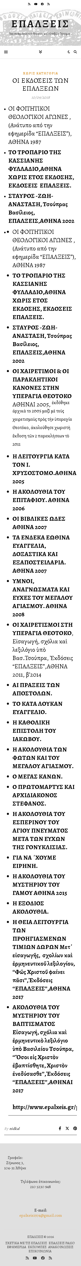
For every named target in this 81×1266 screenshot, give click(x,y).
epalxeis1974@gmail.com (40, 1215)
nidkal (14, 1128)
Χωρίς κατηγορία (40, 73)
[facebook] (42, 4)
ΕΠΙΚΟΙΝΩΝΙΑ (40, 1251)
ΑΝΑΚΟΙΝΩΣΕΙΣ (60, 1247)
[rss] (29, 4)
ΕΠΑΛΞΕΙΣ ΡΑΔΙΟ (62, 1243)
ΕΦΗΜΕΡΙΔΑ (16, 1247)
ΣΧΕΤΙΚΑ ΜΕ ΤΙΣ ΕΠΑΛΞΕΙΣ (26, 1243)
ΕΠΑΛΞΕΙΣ (40, 24)
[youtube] (36, 4)
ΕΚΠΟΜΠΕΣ (37, 1247)
